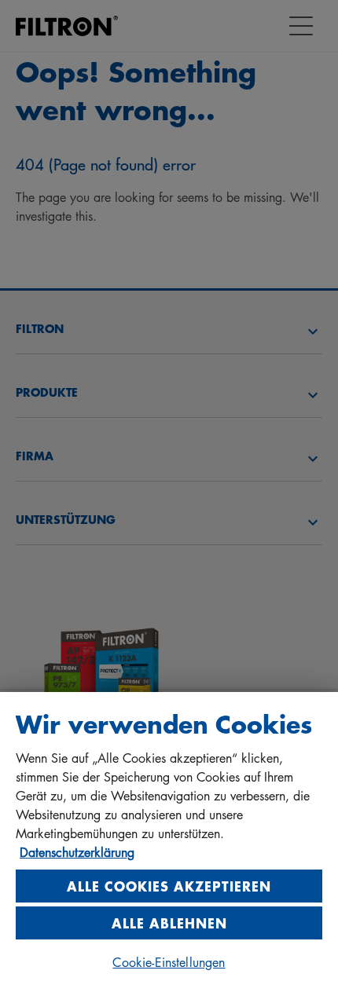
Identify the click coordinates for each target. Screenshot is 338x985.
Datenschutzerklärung (77, 852)
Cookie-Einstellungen (168, 962)
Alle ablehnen (169, 922)
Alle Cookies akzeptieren (169, 885)
